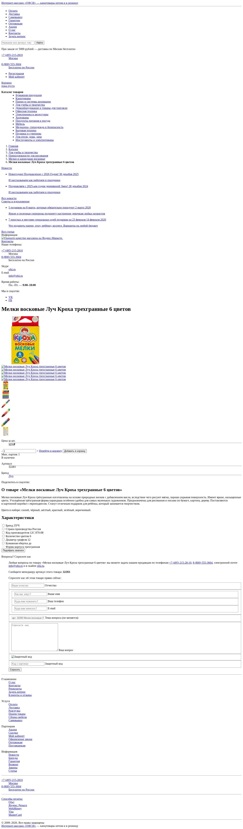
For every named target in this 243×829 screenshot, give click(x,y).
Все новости (9, 198)
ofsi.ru (12, 269)
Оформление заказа (20, 739)
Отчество (50, 585)
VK (11, 297)
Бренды (13, 758)
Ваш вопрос (66, 650)
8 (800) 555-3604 (11, 256)
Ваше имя (54, 593)
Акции (13, 26)
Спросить (15, 669)
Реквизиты (15, 688)
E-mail (51, 608)
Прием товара (17, 713)
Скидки (13, 732)
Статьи (13, 770)
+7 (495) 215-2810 (12, 250)
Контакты (14, 33)
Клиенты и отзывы (20, 695)
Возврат (13, 764)
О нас (12, 29)
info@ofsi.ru (16, 275)
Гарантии (14, 20)
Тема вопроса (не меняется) (61, 617)
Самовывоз (15, 17)
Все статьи (7, 231)
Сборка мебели (18, 717)
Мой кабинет (17, 76)
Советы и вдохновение (15, 201)
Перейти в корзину (50, 450)
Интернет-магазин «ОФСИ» (18, 825)
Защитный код (54, 663)
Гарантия (14, 761)
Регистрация (16, 73)
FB (10, 300)
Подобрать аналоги (13, 550)
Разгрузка (14, 710)
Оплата (13, 10)
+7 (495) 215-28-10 (180, 562)
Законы (13, 767)
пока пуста (8, 84)
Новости (6, 168)
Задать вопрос (17, 36)
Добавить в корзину (74, 451)
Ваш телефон (56, 601)
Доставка (14, 13)
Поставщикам (17, 745)
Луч (11, 476)
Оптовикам (15, 23)
